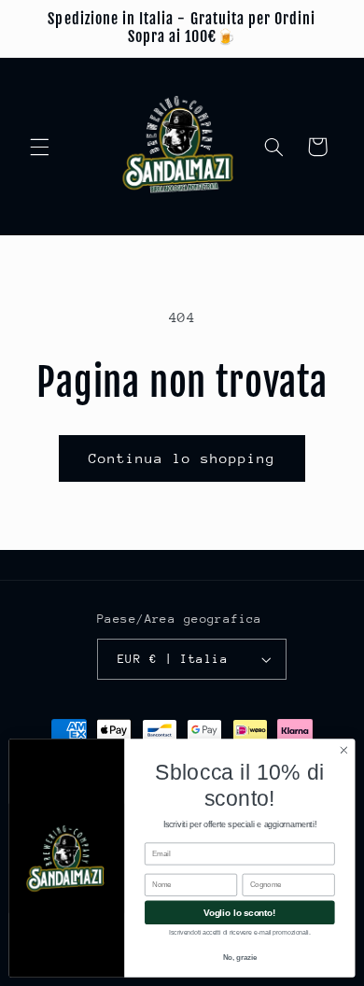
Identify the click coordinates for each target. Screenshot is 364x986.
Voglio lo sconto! (239, 912)
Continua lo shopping (182, 458)
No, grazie (240, 957)
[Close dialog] (344, 750)
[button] (39, 146)
